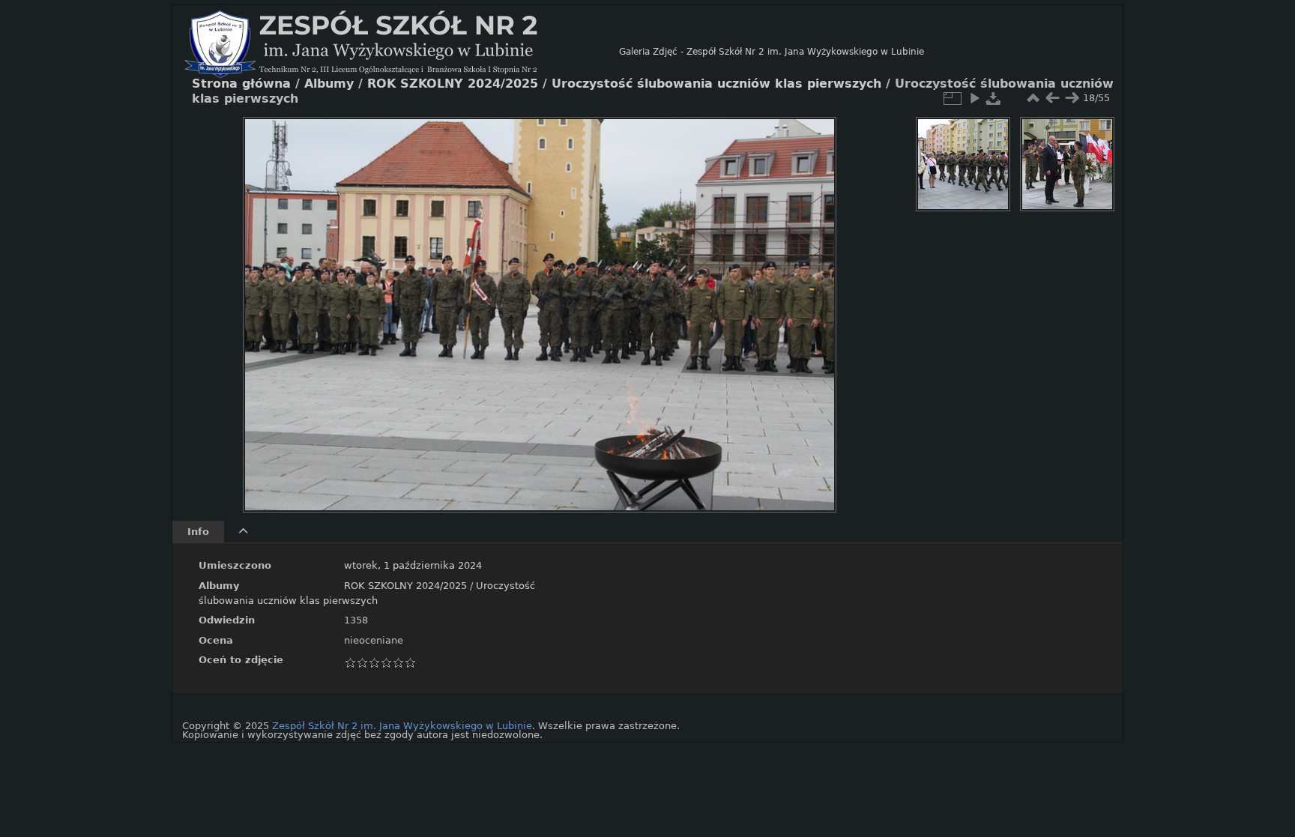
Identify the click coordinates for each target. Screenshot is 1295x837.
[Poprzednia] (266, 303)
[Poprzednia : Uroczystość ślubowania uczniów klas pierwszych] (1052, 98)
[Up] (533, 139)
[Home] (401, 51)
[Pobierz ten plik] (993, 98)
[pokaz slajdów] (974, 98)
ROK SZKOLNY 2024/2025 (405, 585)
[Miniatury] (1032, 98)
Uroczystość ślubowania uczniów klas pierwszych (716, 84)
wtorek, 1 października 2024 (413, 565)
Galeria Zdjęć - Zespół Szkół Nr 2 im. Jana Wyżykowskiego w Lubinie (771, 51)
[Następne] (812, 303)
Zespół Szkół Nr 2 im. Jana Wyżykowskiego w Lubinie (402, 725)
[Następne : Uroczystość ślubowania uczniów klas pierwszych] (1071, 98)
